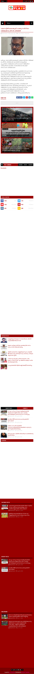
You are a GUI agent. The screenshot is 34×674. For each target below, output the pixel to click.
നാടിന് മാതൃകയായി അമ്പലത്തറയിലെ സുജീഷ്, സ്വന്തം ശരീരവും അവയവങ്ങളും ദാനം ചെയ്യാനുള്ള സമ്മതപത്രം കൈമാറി (20, 507)
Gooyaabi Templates (25, 672)
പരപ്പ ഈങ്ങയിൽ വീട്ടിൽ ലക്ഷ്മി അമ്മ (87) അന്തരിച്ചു (20, 365)
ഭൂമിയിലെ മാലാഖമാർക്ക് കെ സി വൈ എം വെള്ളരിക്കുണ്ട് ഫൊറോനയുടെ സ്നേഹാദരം (19, 514)
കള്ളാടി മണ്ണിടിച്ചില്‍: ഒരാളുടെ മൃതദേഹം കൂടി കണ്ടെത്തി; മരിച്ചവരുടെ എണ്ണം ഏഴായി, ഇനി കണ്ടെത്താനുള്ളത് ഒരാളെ (16, 133)
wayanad (27, 33)
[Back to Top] (22, 670)
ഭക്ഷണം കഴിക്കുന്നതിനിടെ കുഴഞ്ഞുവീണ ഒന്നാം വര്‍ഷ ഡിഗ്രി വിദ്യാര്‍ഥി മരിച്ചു (19, 346)
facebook (30, 164)
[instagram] (30, 1)
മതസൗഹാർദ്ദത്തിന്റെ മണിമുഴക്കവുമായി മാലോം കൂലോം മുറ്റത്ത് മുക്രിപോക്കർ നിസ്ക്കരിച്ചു (20, 615)
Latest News (21, 33)
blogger (20, 164)
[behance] (32, 1)
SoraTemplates (12, 672)
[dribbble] (28, 1)
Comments (25, 408)
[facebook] (24, 1)
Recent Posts (9, 408)
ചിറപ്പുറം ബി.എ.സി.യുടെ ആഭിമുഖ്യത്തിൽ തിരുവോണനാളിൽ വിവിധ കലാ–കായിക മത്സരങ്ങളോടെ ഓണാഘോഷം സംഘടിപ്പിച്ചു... (19, 412)
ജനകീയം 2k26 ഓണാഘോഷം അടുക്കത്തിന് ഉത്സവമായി (18, 419)
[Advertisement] (17, 229)
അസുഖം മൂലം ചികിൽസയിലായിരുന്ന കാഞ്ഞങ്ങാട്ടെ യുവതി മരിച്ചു (20, 434)
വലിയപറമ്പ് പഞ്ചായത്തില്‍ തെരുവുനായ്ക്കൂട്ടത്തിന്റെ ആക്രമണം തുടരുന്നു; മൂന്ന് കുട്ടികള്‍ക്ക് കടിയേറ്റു (19, 427)
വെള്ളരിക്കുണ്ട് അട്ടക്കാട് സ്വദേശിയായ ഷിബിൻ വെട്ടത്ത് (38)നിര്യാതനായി (19, 339)
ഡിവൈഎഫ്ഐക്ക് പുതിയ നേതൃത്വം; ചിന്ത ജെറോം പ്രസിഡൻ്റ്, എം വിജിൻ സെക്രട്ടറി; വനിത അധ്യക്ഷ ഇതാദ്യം (20, 360)
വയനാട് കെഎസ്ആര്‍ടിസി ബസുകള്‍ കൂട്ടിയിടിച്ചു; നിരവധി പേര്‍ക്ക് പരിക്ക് (15, 119)
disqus (25, 164)
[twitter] (26, 1)
